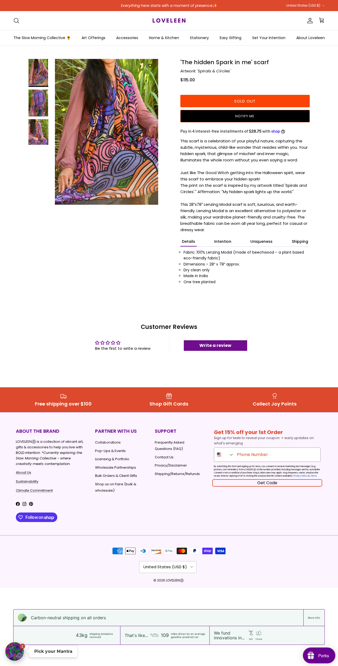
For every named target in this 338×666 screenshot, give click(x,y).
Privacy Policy (301, 475)
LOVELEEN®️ (175, 580)
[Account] (309, 20)
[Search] (16, 20)
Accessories (127, 37)
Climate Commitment (34, 490)
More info (314, 617)
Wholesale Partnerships (115, 467)
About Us (23, 472)
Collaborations (108, 442)
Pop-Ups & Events (110, 450)
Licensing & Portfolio (112, 459)
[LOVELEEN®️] (169, 20)
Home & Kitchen (164, 37)
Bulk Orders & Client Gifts (116, 475)
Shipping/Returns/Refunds (177, 473)
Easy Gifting (230, 37)
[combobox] (224, 455)
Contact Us (164, 457)
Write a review (215, 345)
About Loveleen (310, 37)
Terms (313, 475)
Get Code (267, 483)
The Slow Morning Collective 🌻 (42, 37)
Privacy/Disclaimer (171, 465)
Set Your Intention (268, 37)
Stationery (199, 37)
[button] (14, 651)
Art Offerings (93, 37)
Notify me (245, 116)
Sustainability (27, 481)
